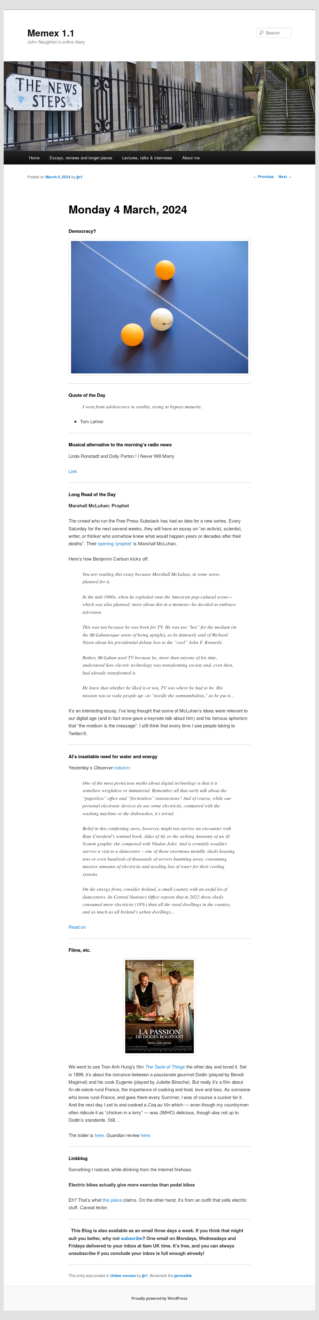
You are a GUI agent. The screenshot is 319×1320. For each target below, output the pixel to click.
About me (191, 158)
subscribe (131, 1238)
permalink (183, 1275)
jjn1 (79, 177)
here (99, 1135)
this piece (112, 1199)
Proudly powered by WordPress (159, 1298)
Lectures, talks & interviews (147, 158)
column (121, 767)
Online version (123, 1275)
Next (285, 176)
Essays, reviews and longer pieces (81, 158)
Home (34, 158)
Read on (77, 926)
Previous (263, 176)
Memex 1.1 (51, 32)
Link (73, 471)
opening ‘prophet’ (115, 543)
